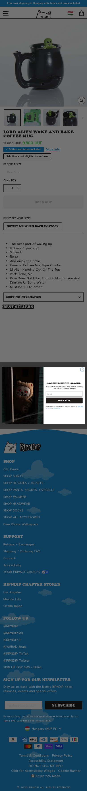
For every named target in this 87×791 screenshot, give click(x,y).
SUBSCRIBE (64, 400)
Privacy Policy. (57, 408)
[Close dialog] (82, 369)
